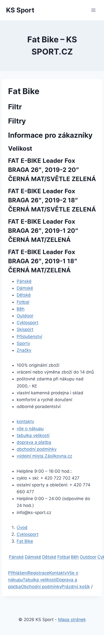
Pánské (24, 281)
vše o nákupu (30, 428)
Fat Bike (25, 541)
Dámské (25, 288)
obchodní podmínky (37, 449)
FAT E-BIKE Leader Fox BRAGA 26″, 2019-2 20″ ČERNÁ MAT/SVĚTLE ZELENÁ (52, 170)
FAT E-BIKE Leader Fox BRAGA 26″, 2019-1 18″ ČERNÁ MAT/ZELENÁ (42, 261)
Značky (24, 350)
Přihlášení (18, 572)
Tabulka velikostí (40, 579)
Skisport (25, 329)
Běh (20, 308)
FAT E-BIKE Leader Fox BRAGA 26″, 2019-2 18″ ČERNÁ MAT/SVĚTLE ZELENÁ (52, 200)
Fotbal (23, 302)
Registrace (38, 572)
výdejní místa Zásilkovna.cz (44, 455)
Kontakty (58, 572)
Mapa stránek (72, 619)
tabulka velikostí (33, 435)
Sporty (23, 343)
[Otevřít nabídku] (93, 10)
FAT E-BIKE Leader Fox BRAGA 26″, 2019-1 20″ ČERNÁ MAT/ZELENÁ (43, 230)
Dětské (24, 294)
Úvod (22, 527)
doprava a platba (34, 442)
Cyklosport (27, 322)
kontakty (25, 421)
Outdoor (25, 315)
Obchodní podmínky (41, 586)
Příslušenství (29, 336)
